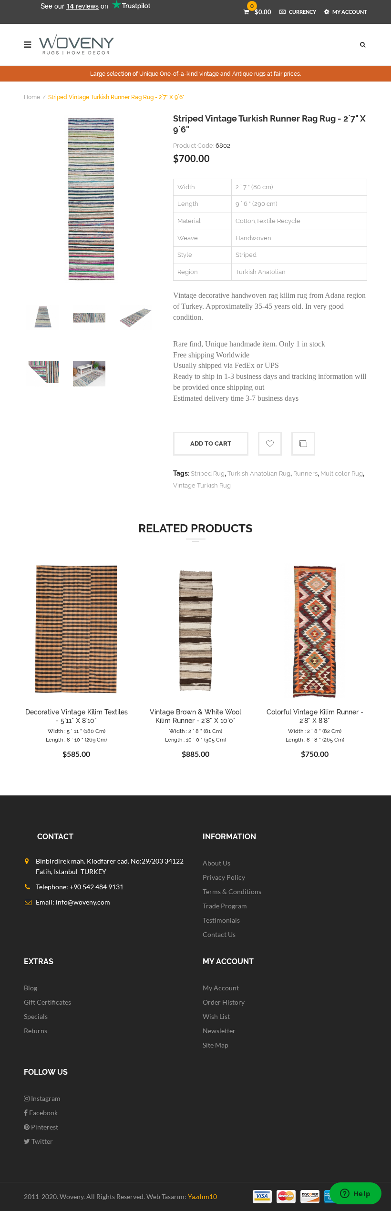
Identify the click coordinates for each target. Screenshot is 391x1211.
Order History (224, 1002)
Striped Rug (208, 473)
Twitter (41, 1141)
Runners (305, 473)
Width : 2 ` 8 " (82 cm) (314, 731)
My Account (221, 988)
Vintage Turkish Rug (202, 485)
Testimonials (221, 920)
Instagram (45, 1098)
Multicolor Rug (341, 473)
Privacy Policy (224, 877)
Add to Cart (210, 443)
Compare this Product (303, 444)
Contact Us (219, 934)
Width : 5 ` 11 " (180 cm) (76, 731)
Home (32, 97)
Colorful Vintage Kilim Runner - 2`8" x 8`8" (315, 716)
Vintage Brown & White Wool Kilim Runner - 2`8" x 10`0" (195, 716)
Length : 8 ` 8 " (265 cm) (315, 740)
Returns (35, 1031)
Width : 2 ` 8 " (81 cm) (195, 731)
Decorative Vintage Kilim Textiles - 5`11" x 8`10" (76, 716)
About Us (216, 863)
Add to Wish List (270, 444)
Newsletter (219, 1031)
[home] (76, 44)
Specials (36, 1016)
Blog (30, 988)
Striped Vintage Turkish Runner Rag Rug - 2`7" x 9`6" (116, 97)
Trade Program (225, 906)
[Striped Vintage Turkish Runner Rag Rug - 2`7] (91, 199)
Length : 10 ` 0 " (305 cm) (195, 740)
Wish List (216, 1016)
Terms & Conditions (232, 891)
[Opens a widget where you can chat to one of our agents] (355, 1194)
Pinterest (44, 1127)
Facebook (43, 1113)
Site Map (215, 1045)
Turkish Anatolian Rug (258, 473)
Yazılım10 (202, 1196)
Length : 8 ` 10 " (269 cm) (76, 740)
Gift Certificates (47, 1002)
